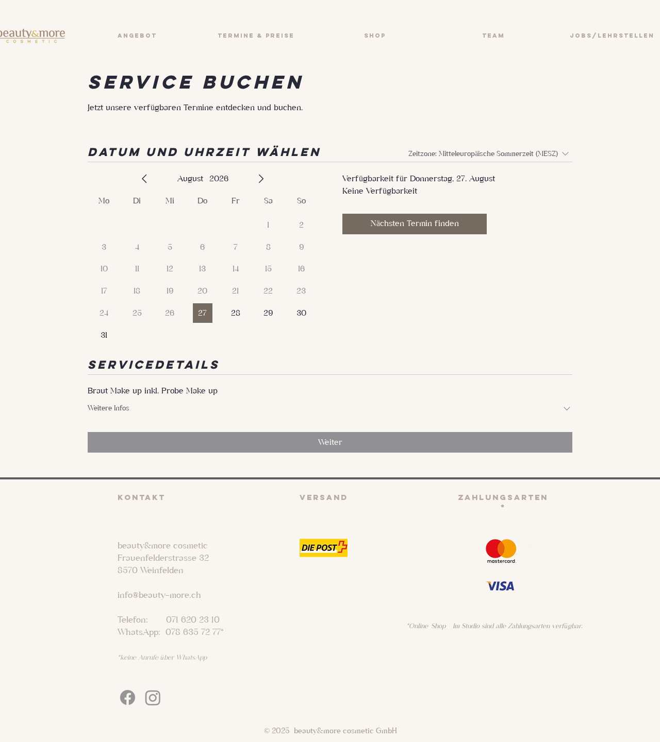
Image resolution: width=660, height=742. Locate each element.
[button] (136, 35)
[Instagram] (153, 697)
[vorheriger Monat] (144, 178)
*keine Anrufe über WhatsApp (162, 657)
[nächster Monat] (261, 178)
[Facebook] (128, 697)
